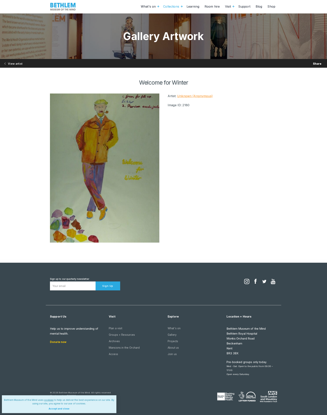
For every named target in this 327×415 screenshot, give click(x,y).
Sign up (107, 285)
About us (173, 347)
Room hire (212, 6)
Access (113, 354)
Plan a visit (115, 328)
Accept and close (59, 408)
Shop (271, 6)
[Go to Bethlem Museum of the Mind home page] (63, 6)
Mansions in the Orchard (124, 347)
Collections (171, 6)
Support (244, 6)
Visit (228, 6)
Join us (172, 354)
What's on (148, 6)
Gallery (172, 334)
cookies (48, 399)
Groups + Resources (122, 334)
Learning (193, 6)
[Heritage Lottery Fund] (247, 397)
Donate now (58, 341)
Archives (114, 341)
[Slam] (268, 396)
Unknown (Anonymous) (195, 96)
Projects (173, 341)
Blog (259, 6)
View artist (15, 63)
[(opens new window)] (246, 282)
